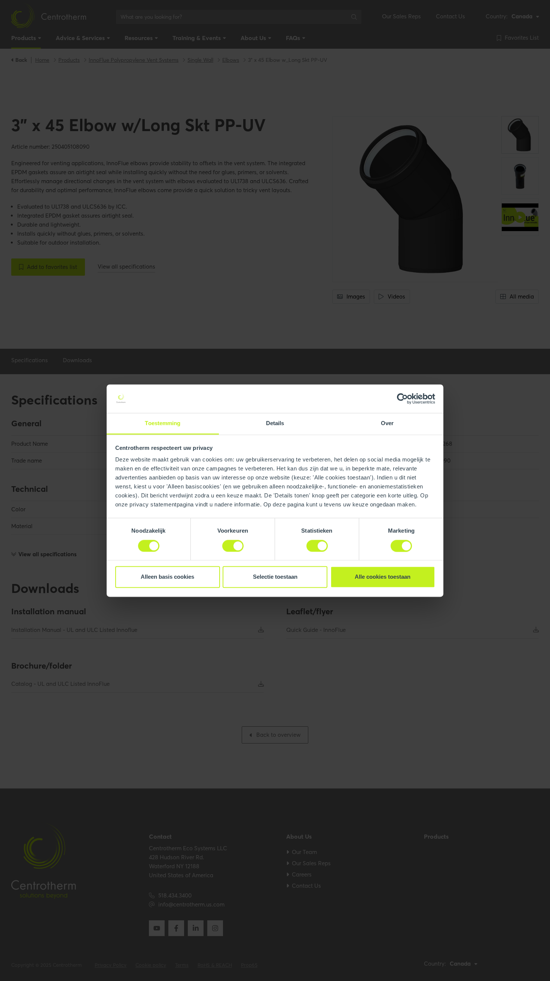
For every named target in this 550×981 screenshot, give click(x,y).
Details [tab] (275, 423)
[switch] (233, 546)
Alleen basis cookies (167, 577)
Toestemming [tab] (162, 423)
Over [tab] (387, 423)
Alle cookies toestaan (382, 577)
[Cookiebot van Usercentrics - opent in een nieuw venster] (402, 398)
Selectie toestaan (275, 577)
